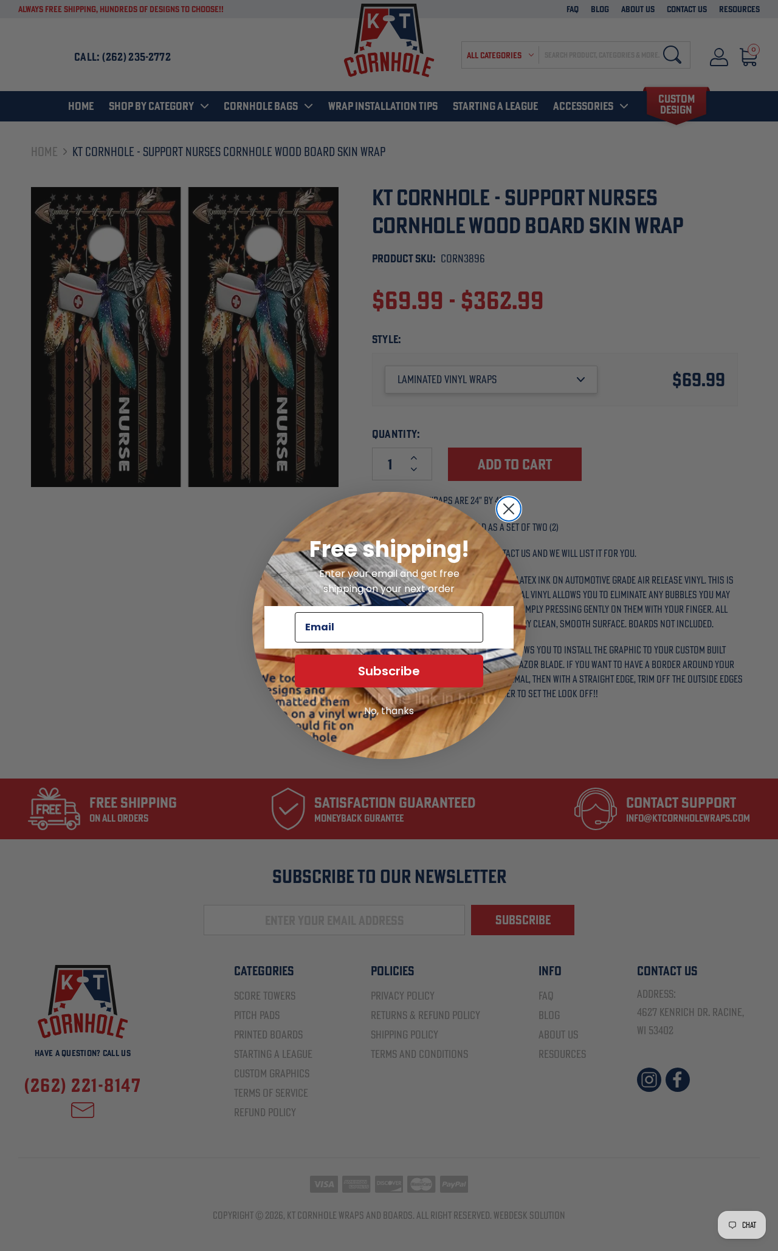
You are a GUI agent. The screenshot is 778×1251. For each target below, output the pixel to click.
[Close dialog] (509, 509)
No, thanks (389, 711)
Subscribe (389, 671)
